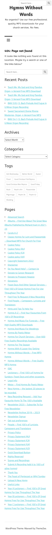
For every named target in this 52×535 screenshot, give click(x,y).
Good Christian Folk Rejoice (24, 179)
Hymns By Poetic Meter (19, 332)
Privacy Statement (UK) (19, 444)
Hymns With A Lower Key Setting (23, 348)
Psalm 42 (32, 194)
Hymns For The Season (19, 344)
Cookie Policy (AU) (16, 249)
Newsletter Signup (17, 416)
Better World (27, 174)
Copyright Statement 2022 (21, 261)
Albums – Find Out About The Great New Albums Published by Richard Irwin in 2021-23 (26, 225)
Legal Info (12, 380)
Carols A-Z (13, 233)
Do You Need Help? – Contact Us (23, 269)
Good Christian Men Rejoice (16, 184)
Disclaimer (13, 265)
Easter (38, 174)
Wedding (9, 199)
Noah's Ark (18, 189)
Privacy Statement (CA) (19, 440)
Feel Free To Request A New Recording (26, 297)
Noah (8, 189)
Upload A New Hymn (17, 480)
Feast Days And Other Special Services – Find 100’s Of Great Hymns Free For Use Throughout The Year (26, 289)
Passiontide (30, 189)
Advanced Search (16, 217)
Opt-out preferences (17, 420)
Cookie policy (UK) (16, 257)
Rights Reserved (15, 456)
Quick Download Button (19, 452)
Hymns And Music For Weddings (23, 329)
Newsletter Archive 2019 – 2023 (24, 412)
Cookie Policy (14, 245)
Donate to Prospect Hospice (21, 277)
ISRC (10, 368)
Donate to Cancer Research (21, 273)
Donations (13, 281)
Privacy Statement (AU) (19, 436)
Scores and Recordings (18, 460)
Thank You (13, 472)
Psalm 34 (21, 194)
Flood (8, 179)
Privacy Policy (14, 432)
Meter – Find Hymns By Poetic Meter (25, 384)
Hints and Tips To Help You (20, 309)
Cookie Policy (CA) (16, 253)
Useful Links (13, 484)
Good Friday (35, 184)
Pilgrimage (10, 194)
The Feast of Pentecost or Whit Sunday (26, 476)
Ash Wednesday (12, 174)
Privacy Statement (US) (19, 448)
